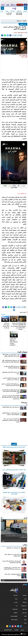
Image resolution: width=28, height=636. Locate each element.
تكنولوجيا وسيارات (13, 616)
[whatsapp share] (5, 35)
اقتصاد (25, 616)
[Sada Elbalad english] (3, 5)
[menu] (25, 8)
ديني (16, 605)
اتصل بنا (16, 629)
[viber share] (3, 307)
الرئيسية (25, 11)
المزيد (3, 541)
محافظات (15, 612)
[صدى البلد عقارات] (8, 5)
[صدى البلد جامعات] (13, 5)
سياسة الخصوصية (8, 629)
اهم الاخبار (19, 11)
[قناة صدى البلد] (25, 5)
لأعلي (24, 584)
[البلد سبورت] (20, 5)
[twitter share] (8, 35)
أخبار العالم (24, 609)
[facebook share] (10, 35)
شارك (14, 35)
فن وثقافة (19, 20)
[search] (2, 8)
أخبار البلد (12, 11)
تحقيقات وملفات (14, 619)
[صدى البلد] (14, 8)
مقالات (25, 623)
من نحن (22, 629)
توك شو (15, 602)
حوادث (6, 11)
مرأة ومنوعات (24, 605)
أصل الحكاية (15, 609)
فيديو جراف (24, 612)
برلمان (25, 619)
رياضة (16, 598)
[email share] (2, 35)
